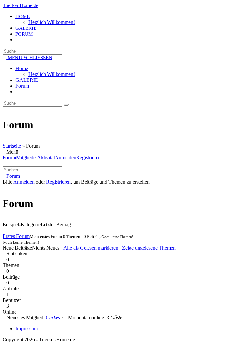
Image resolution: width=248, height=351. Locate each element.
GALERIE (27, 80)
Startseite (12, 146)
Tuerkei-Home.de (20, 5)
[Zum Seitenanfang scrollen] (4, 345)
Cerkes (53, 317)
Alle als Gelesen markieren (90, 247)
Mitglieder (26, 157)
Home (22, 68)
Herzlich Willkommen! (51, 74)
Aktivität (46, 157)
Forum (22, 86)
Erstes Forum (16, 236)
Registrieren (88, 157)
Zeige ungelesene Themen (149, 247)
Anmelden (65, 157)
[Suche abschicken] (66, 105)
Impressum (27, 328)
